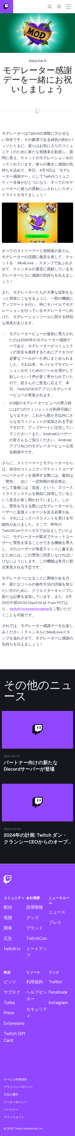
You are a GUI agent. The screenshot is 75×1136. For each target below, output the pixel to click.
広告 (8, 938)
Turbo (9, 1002)
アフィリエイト (14, 1117)
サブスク (12, 991)
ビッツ (10, 981)
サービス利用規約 (15, 1079)
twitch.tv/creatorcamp (29, 608)
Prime (9, 1012)
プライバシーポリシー (18, 1087)
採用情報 (34, 907)
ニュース (57, 911)
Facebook (58, 991)
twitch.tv (12, 948)
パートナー (11, 1109)
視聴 (8, 917)
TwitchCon (36, 938)
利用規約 (34, 981)
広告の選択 (11, 1094)
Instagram (58, 1002)
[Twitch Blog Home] (6, 6)
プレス (55, 922)
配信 (8, 907)
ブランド (34, 927)
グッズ (32, 917)
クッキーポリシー (15, 1102)
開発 (8, 927)
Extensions (14, 1023)
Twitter (55, 981)
